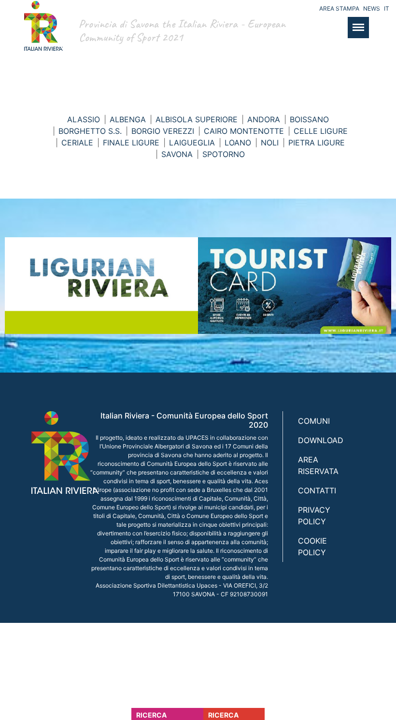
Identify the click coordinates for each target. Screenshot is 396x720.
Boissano (309, 119)
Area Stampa (339, 8)
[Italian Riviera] (41, 35)
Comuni (314, 421)
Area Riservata (318, 465)
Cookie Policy (312, 546)
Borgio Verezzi (162, 131)
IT (386, 8)
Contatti (317, 490)
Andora (263, 119)
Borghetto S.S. (90, 131)
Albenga (128, 119)
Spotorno (223, 154)
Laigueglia (192, 142)
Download (320, 440)
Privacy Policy (314, 515)
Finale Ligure (131, 142)
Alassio (83, 119)
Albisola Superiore (197, 119)
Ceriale (77, 142)
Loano (238, 142)
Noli (270, 142)
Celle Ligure (321, 131)
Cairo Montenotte (244, 131)
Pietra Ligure (316, 142)
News (371, 8)
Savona (177, 154)
